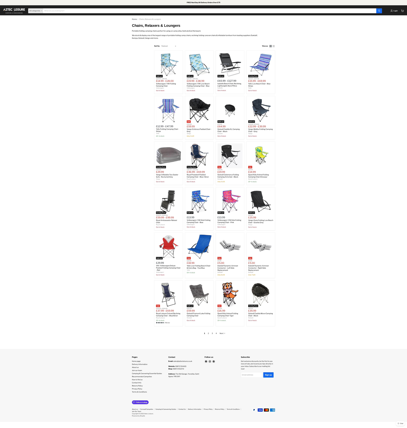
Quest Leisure (253, 179)
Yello (249, 88)
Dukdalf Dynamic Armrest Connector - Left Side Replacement (227, 268)
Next (222, 333)
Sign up (268, 375)
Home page (136, 361)
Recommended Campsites (142, 377)
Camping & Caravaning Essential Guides (147, 373)
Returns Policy (137, 386)
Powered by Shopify (138, 416)
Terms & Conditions (139, 392)
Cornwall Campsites (146, 409)
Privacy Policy (137, 389)
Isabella (219, 88)
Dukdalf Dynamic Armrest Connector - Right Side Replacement (258, 268)
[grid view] (270, 46)
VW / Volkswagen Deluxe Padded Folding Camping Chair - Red (168, 268)
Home (134, 19)
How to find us (137, 380)
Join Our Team (136, 411)
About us (135, 367)
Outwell (219, 133)
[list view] (273, 46)
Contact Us (182, 409)
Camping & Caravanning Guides (165, 409)
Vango (189, 133)
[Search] (379, 10)
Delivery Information (139, 364)
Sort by (157, 46)
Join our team (137, 370)
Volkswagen (160, 88)
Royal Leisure (191, 179)
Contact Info (136, 383)
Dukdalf (219, 272)
